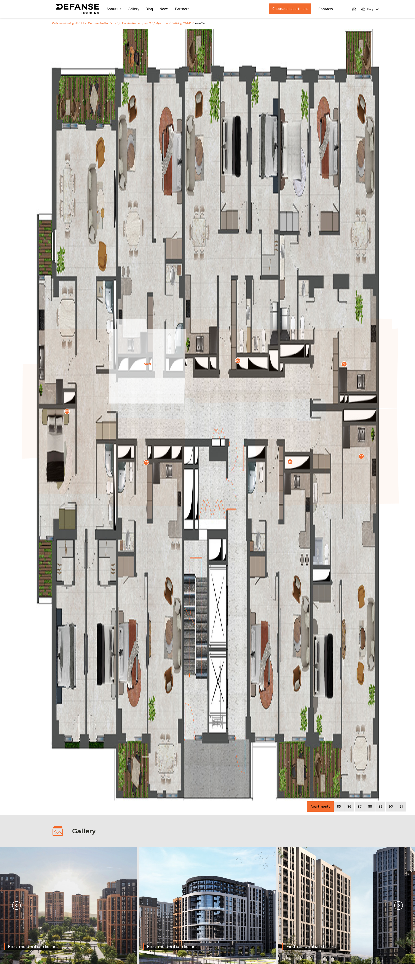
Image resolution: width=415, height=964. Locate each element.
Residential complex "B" (136, 23)
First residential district (103, 23)
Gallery (133, 8)
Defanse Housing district (68, 23)
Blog (149, 8)
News (164, 8)
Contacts (325, 8)
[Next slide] (398, 905)
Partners (182, 8)
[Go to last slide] (16, 905)
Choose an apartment (290, 8)
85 (339, 806)
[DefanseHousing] (77, 8)
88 (370, 806)
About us (114, 8)
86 (349, 806)
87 (360, 806)
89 (380, 806)
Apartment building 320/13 (173, 23)
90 (391, 806)
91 (401, 806)
